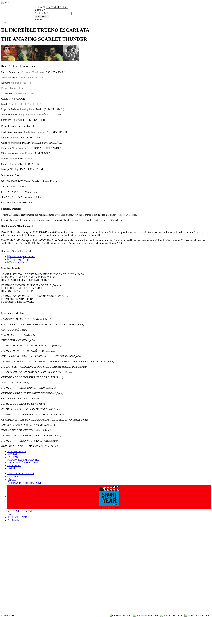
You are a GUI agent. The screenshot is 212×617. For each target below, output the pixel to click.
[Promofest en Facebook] (146, 615)
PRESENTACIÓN (16, 451)
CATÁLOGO (14, 468)
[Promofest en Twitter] (171, 615)
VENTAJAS (13, 454)
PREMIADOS (14, 520)
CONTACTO (14, 465)
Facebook (30, 256)
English (38, 19)
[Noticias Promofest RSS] (197, 615)
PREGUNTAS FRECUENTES (23, 459)
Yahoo (24, 262)
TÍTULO (12, 479)
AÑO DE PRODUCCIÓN (20, 473)
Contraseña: (41, 13)
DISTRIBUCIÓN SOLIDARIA (23, 462)
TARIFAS (12, 457)
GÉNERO (12, 476)
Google (26, 259)
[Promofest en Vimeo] (121, 615)
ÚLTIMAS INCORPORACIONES (25, 482)
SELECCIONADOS (17, 517)
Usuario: (40, 10)
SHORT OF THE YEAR (20, 510)
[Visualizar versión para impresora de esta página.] (5, 22)
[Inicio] (5, 2)
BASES (11, 514)
